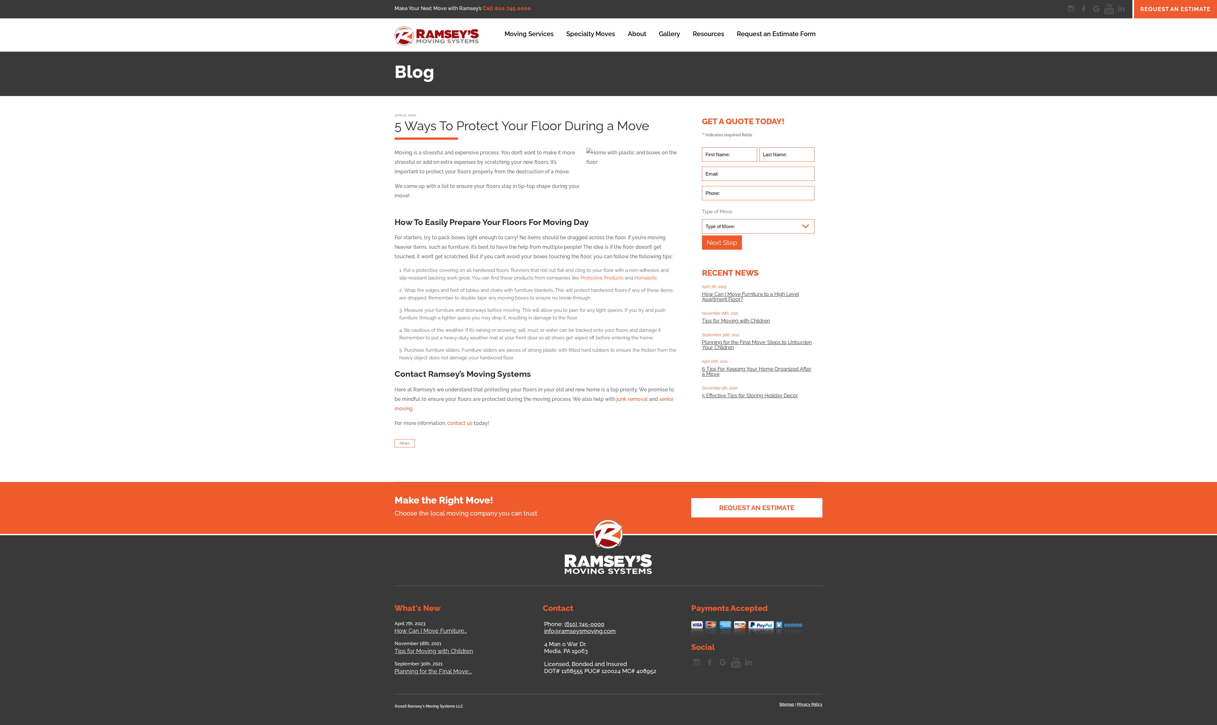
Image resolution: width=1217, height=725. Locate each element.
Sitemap (786, 704)
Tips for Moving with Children (736, 321)
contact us (460, 423)
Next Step (722, 243)
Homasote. (646, 278)
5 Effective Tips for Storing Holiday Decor (750, 396)
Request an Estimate (1175, 9)
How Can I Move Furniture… (431, 630)
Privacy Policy (809, 704)
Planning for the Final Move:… (433, 671)
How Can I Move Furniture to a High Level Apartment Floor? (750, 296)
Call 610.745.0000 (507, 8)
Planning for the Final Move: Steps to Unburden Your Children (757, 344)
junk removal (631, 399)
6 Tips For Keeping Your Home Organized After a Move (756, 371)
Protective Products (601, 278)
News (405, 443)
